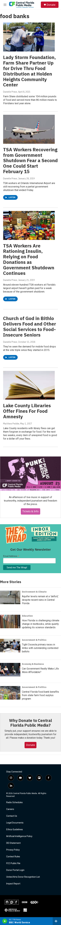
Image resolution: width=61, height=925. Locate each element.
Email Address (11, 556)
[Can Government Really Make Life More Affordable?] (10, 669)
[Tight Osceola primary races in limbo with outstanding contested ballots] (10, 645)
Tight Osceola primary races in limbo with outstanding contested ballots (40, 648)
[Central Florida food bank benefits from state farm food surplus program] (10, 693)
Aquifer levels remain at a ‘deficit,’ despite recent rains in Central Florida (40, 600)
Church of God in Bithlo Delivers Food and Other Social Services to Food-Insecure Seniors (29, 326)
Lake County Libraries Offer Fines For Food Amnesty (27, 411)
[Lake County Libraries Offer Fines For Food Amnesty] (29, 385)
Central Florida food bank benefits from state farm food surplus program (40, 695)
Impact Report (13, 883)
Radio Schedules (14, 802)
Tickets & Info (30, 511)
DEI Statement (13, 843)
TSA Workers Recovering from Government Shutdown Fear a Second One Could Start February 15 (30, 160)
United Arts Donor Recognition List (23, 877)
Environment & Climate (34, 591)
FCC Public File (13, 863)
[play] (5, 921)
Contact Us (11, 816)
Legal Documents (14, 823)
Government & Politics (34, 639)
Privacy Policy (13, 850)
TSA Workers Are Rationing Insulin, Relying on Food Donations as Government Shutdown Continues (28, 259)
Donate (51, 4)
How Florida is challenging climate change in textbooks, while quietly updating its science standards (40, 624)
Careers (10, 809)
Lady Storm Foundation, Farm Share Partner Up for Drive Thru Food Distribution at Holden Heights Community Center (29, 71)
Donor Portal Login (15, 870)
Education (27, 615)
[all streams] (57, 921)
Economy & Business (33, 664)
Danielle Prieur (10, 91)
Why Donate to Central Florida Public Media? (30, 723)
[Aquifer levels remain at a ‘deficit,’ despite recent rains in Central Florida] (10, 597)
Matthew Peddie (11, 423)
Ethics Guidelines (14, 829)
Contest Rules (13, 856)
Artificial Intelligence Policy (19, 836)
